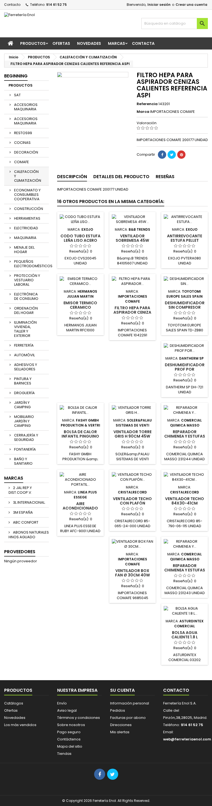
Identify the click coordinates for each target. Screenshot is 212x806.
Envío (62, 703)
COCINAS (22, 142)
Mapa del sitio (69, 746)
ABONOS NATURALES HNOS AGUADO (29, 535)
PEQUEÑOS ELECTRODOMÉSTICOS (31, 264)
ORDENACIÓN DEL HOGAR (26, 310)
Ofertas (11, 710)
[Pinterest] (181, 154)
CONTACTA (143, 43)
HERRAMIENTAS (27, 218)
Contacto (12, 4)
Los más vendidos (20, 724)
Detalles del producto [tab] (121, 176)
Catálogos (13, 703)
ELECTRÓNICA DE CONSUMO (26, 296)
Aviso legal (67, 710)
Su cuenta (122, 690)
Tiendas (64, 753)
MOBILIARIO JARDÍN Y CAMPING (24, 421)
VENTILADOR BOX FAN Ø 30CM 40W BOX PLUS (132, 575)
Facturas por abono (128, 717)
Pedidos (117, 710)
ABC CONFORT (25, 522)
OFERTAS (61, 43)
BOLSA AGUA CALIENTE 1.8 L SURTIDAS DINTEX (184, 637)
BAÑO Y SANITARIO (23, 461)
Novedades (14, 717)
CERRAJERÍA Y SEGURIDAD (26, 437)
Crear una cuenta (191, 4)
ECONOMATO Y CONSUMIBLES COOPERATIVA (27, 195)
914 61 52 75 (56, 4)
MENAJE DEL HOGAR (24, 249)
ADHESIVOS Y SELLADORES (25, 367)
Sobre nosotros (71, 724)
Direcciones (121, 724)
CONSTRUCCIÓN (28, 208)
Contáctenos (69, 739)
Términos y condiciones (78, 717)
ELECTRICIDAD (26, 228)
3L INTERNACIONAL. (29, 502)
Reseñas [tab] (165, 176)
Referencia (147, 104)
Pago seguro (69, 732)
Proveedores (19, 551)
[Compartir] (162, 154)
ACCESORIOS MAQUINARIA (26, 107)
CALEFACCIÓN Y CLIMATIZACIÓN (27, 176)
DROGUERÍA (24, 393)
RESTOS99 (23, 133)
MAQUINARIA (25, 237)
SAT (17, 95)
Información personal (129, 703)
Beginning (16, 76)
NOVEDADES (89, 43)
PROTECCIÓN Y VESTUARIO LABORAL (27, 280)
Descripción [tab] (72, 176)
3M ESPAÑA (22, 512)
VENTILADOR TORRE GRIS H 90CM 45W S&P (132, 436)
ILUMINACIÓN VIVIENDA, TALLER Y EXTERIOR (25, 329)
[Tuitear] (172, 154)
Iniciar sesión (159, 4)
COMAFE (21, 162)
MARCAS (116, 43)
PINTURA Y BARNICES (22, 381)
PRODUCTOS (33, 43)
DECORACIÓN (26, 152)
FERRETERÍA (24, 345)
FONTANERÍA (25, 449)
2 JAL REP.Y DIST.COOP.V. (20, 490)
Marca (143, 111)
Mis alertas (119, 732)
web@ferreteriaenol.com (187, 739)
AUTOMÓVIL (24, 355)
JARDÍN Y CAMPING (22, 405)
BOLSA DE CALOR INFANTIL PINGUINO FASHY (80, 436)
